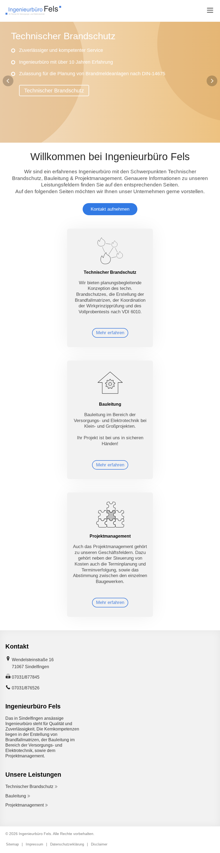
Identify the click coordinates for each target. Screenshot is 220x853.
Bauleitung (15, 796)
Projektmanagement (24, 805)
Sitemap (12, 844)
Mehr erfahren (110, 332)
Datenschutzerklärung (67, 844)
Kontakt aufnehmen (110, 209)
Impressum (34, 844)
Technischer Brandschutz (54, 90)
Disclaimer (99, 844)
